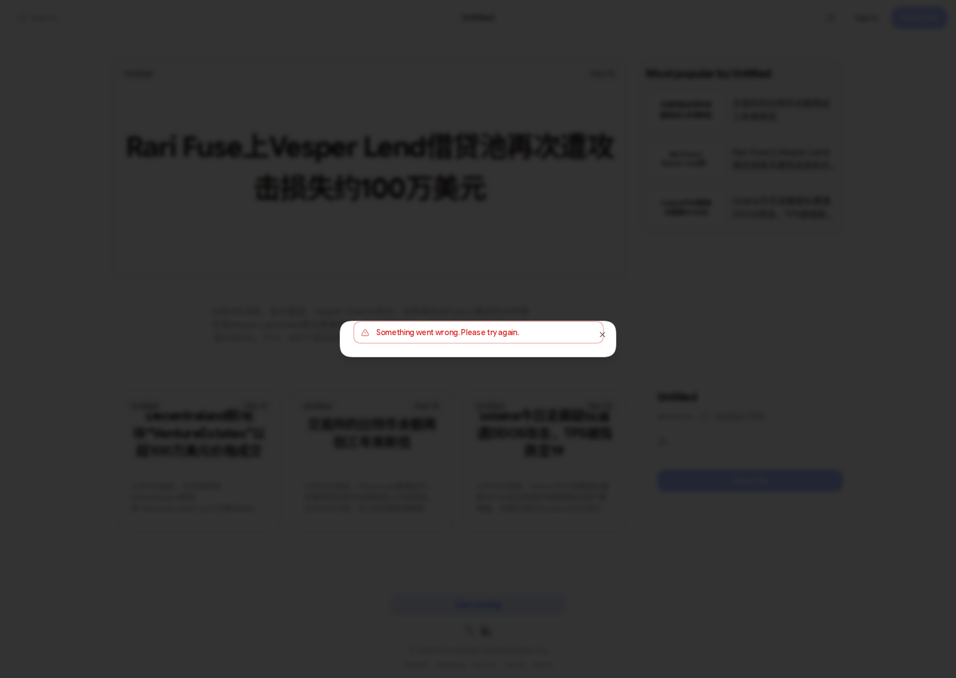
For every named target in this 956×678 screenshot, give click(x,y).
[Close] (602, 334)
